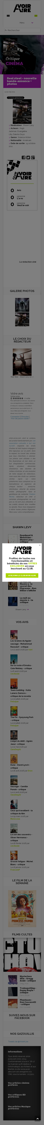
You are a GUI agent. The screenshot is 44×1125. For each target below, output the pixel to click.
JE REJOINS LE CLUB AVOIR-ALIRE (22, 575)
